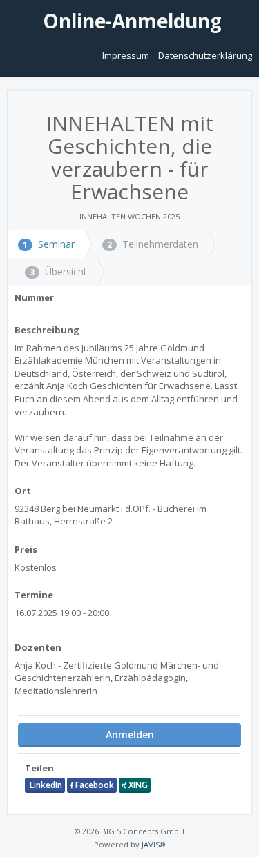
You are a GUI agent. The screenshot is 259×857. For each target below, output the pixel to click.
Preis (26, 549)
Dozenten (38, 647)
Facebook (93, 785)
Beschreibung (47, 330)
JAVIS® (153, 844)
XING (137, 785)
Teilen (39, 768)
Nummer (34, 297)
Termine (34, 595)
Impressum (126, 55)
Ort (23, 490)
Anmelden (130, 734)
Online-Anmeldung (130, 21)
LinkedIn (45, 785)
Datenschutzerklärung (205, 55)
